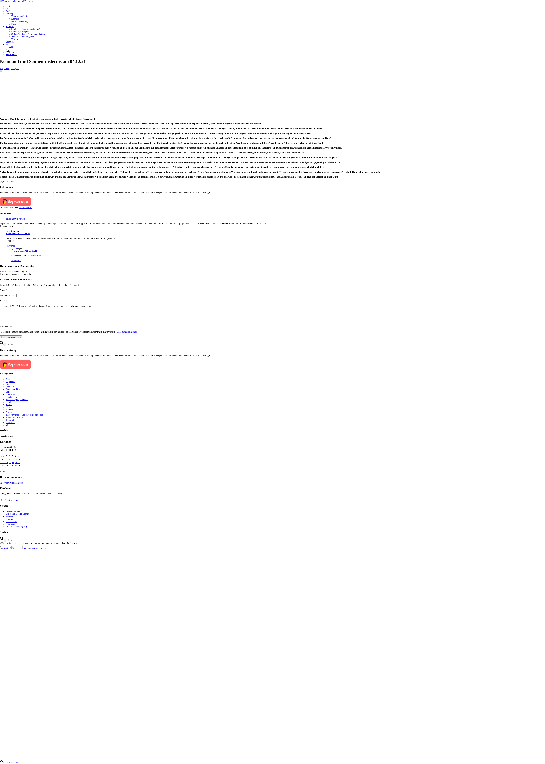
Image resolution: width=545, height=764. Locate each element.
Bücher (9, 384)
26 (7, 465)
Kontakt (9, 516)
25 (4, 465)
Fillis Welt (10, 394)
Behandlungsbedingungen (17, 514)
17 (1, 462)
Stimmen (10, 412)
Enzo (8, 392)
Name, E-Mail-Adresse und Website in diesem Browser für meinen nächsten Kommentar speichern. (48, 306)
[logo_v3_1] (16, 1)
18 (4, 462)
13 (10, 459)
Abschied (10, 379)
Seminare (10, 409)
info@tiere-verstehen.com (11, 483)
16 (18, 459)
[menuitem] (275, 6)
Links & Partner (13, 511)
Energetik (15, 68)
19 (7, 462)
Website (3, 300)
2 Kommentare (25, 207)
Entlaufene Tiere (13, 389)
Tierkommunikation (14, 417)
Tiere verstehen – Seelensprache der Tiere (24, 415)
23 (18, 462)
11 (4, 459)
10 (1, 459)
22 (16, 462)
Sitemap (9, 519)
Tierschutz (10, 420)
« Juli (2, 471)
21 (13, 462)
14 (13, 459)
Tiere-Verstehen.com (9, 500)
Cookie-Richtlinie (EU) (16, 526)
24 (1, 465)
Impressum (10, 524)
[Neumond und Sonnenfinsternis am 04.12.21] (60, 72)
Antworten (10, 246)
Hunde (9, 402)
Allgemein (4, 68)
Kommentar (6, 326)
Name (3, 290)
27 (10, 465)
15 (16, 459)
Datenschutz (11, 521)
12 (7, 459)
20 (10, 462)
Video (8, 425)
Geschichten (11, 397)
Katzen (9, 404)
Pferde (8, 407)
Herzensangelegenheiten (17, 399)
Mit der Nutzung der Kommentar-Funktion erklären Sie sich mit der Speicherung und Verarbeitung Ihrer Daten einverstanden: (70, 332)
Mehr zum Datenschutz (127, 332)
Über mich (10, 422)
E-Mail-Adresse (8, 295)
